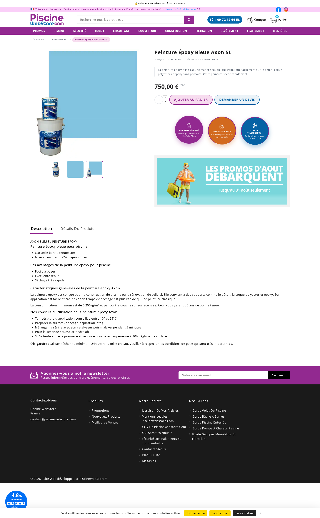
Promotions (100, 411)
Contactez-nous (43, 400)
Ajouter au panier (191, 99)
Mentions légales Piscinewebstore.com (158, 418)
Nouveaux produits (106, 416)
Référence (192, 59)
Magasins (149, 461)
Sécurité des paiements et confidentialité (161, 441)
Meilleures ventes (105, 422)
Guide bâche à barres (208, 416)
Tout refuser (220, 513)
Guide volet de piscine (209, 411)
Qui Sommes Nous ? (157, 433)
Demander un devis (237, 99)
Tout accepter (196, 513)
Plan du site (151, 455)
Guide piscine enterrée (209, 422)
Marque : (159, 59)
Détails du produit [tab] (77, 228)
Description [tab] (41, 228)
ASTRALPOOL (174, 59)
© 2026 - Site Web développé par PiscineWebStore (68, 479)
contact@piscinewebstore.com (53, 419)
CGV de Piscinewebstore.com (164, 427)
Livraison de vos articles (160, 411)
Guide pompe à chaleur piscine (215, 428)
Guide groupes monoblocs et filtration (214, 436)
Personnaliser (244, 513)
